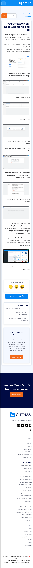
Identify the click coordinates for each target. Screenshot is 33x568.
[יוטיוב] (18, 425)
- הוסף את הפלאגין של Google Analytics (18, 319)
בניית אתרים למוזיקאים (25, 485)
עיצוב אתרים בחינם (26, 517)
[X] (26, 425)
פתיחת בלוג (28, 501)
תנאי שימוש (26, 562)
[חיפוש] (4, 15)
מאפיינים (29, 443)
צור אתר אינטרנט (16, 357)
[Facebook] (30, 425)
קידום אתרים (28, 520)
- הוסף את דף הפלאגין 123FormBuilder (21, 313)
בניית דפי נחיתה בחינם (25, 474)
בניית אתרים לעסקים (26, 476)
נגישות (6, 562)
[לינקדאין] (22, 425)
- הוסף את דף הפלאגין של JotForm (17, 308)
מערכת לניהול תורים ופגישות (24, 512)
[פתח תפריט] (3, 3)
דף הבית (29, 438)
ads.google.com (18, 49)
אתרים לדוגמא (28, 449)
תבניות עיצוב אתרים (26, 452)
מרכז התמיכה (28, 531)
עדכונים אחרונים (27, 457)
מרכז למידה (28, 534)
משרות (27, 537)
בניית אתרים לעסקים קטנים (24, 493)
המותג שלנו (28, 545)
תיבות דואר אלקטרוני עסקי (24, 498)
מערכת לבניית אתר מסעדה (24, 509)
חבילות (30, 441)
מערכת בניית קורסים (26, 506)
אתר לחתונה (28, 487)
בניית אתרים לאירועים (26, 482)
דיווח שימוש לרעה (13, 562)
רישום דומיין (28, 471)
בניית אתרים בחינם (26, 466)
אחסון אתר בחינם (27, 515)
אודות (30, 529)
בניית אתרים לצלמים (26, 479)
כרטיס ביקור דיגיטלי (26, 496)
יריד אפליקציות (25, 454)
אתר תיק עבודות (27, 490)
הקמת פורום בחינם (26, 504)
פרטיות (20, 562)
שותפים (30, 539)
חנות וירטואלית (27, 468)
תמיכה (30, 14)
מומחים (30, 542)
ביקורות (29, 446)
